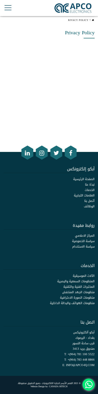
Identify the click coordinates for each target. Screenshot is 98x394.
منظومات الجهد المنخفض (78, 292)
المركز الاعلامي (85, 235)
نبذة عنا (90, 184)
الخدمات (90, 190)
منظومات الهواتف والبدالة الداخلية (72, 303)
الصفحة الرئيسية (84, 179)
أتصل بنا (89, 201)
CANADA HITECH (58, 386)
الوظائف (89, 206)
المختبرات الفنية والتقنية (79, 287)
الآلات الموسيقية (84, 276)
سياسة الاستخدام (83, 246)
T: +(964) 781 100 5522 (79, 354)
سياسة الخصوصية (83, 241)
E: (78, 365)
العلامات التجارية (84, 195)
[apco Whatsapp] (89, 385)
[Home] (93, 17)
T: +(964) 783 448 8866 (79, 359)
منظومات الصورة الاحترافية (77, 297)
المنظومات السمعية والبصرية (76, 281)
